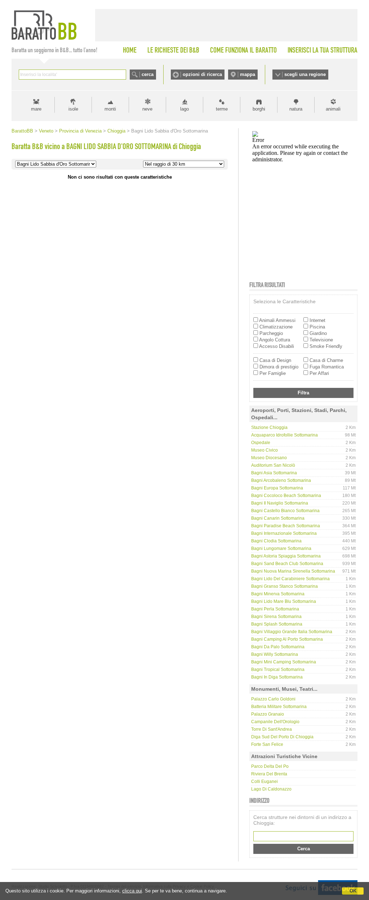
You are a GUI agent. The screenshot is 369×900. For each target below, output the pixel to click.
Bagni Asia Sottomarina (274, 472)
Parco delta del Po (270, 766)
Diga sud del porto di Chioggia (282, 736)
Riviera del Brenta (269, 773)
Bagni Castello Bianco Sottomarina (285, 510)
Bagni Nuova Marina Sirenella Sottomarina (293, 571)
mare (36, 109)
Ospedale (260, 442)
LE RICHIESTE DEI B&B (173, 50)
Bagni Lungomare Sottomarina (281, 548)
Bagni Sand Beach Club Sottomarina (287, 563)
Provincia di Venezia (80, 131)
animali (333, 109)
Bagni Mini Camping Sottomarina (283, 661)
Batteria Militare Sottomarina (279, 706)
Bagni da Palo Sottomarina (277, 646)
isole (73, 109)
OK (353, 891)
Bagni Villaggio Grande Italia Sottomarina (291, 631)
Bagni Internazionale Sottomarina (284, 533)
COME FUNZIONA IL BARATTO (243, 50)
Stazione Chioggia (269, 427)
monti (110, 109)
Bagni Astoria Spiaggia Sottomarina (286, 556)
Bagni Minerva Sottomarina (277, 593)
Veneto (46, 131)
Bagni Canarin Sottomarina (277, 518)
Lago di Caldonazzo (271, 789)
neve (147, 109)
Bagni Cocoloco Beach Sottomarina (286, 495)
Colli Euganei (264, 781)
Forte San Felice (267, 744)
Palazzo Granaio (267, 714)
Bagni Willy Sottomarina (274, 654)
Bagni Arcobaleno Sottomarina (281, 480)
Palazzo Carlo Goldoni (273, 699)
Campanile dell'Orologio (275, 721)
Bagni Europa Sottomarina (277, 488)
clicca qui (132, 891)
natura (295, 109)
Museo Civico (264, 450)
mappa (247, 74)
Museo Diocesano (269, 457)
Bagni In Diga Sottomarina (277, 677)
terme (222, 109)
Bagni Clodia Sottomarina (276, 540)
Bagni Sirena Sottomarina (276, 616)
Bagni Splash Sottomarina (276, 624)
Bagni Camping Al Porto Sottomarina (287, 639)
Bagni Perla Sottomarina (275, 609)
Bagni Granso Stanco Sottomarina (284, 586)
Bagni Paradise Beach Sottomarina (285, 525)
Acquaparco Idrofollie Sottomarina (284, 435)
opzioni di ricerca (202, 74)
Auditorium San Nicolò (273, 465)
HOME (130, 50)
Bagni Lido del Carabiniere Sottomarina (290, 578)
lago (184, 109)
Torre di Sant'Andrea (271, 729)
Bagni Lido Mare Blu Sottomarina (283, 601)
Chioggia (116, 131)
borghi (259, 109)
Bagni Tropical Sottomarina (277, 669)
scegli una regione (305, 74)
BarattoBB (22, 131)
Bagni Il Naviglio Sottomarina (279, 503)
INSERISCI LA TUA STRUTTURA (322, 50)
